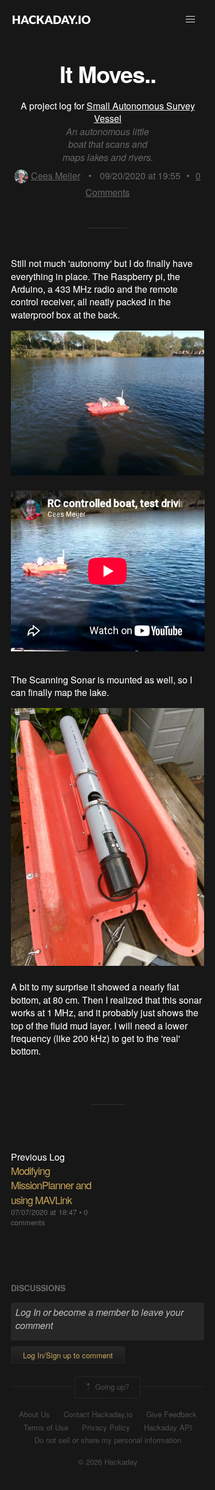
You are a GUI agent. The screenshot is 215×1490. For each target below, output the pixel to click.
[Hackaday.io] (51, 19)
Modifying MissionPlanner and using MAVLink (51, 1184)
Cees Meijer (55, 175)
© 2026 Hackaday (108, 1462)
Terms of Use (46, 1427)
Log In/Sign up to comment (68, 1355)
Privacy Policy (106, 1427)
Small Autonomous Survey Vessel (141, 112)
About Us (34, 1414)
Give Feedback (171, 1414)
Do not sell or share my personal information (107, 1440)
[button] (190, 19)
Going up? (111, 1386)
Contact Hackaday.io (98, 1414)
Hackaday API (168, 1427)
